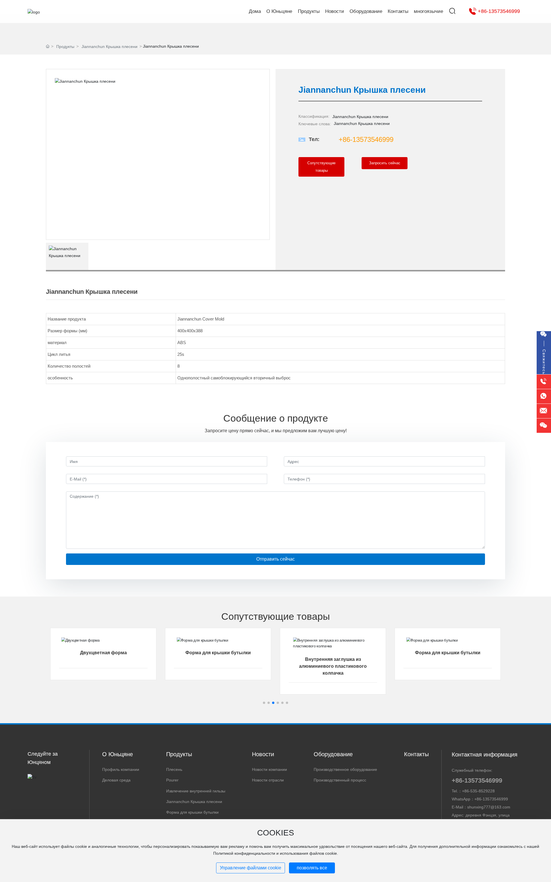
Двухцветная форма (103, 652)
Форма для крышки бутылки (218, 652)
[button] (264, 703)
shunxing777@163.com (488, 807)
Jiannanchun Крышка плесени (109, 46)
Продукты (65, 46)
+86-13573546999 (499, 11)
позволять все (312, 867)
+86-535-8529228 (478, 791)
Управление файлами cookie (250, 867)
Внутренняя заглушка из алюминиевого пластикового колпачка (333, 666)
